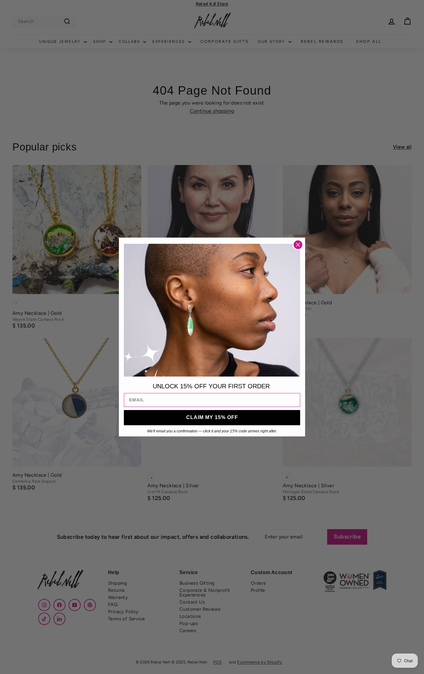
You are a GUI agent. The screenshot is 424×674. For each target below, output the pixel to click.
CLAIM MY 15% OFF (212, 417)
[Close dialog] (298, 244)
